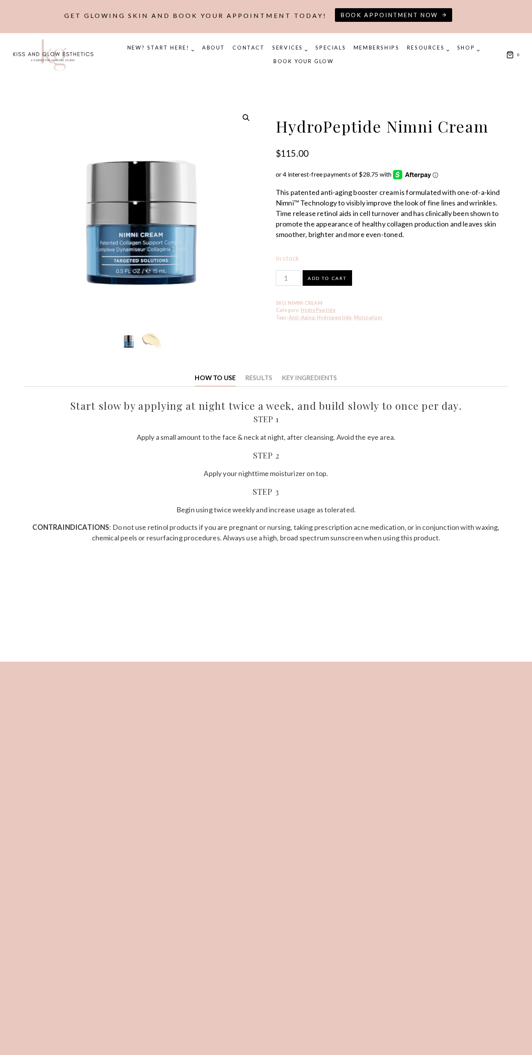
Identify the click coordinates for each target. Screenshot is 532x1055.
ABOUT (213, 47)
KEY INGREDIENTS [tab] (309, 377)
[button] (246, 118)
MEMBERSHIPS (377, 47)
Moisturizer (368, 317)
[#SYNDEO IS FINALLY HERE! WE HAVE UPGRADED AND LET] (459, 733)
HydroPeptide (318, 310)
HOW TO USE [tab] (215, 377)
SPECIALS (330, 47)
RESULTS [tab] (258, 377)
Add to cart (327, 278)
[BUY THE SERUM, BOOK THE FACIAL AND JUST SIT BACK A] (330, 692)
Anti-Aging (302, 317)
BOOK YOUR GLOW (303, 61)
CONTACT (248, 47)
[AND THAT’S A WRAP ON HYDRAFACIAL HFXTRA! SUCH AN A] (202, 712)
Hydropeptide (334, 317)
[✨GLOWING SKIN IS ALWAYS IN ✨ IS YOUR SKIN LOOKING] (73, 860)
